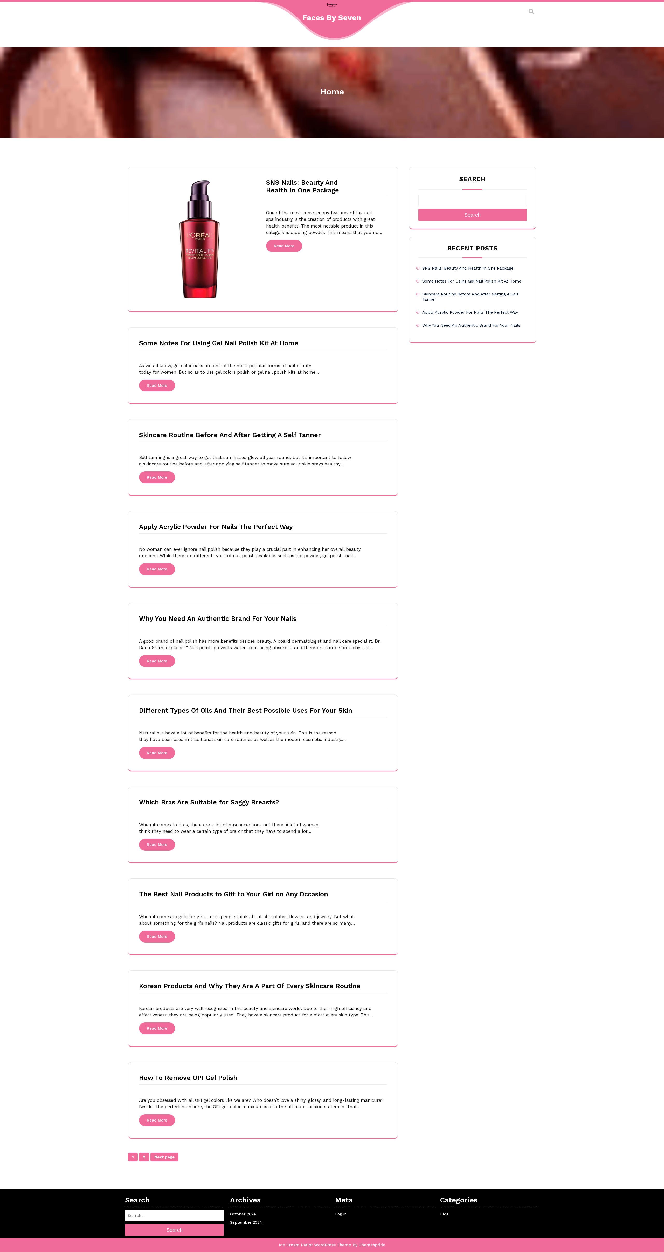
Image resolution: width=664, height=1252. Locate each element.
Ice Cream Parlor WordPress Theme (315, 1244)
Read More (284, 246)
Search (472, 179)
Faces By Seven (331, 17)
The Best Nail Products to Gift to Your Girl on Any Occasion (233, 894)
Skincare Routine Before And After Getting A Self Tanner (230, 435)
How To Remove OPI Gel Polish (188, 1078)
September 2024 (246, 1222)
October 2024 (243, 1214)
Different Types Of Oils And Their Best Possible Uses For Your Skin (245, 710)
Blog (444, 1214)
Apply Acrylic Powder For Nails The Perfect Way (216, 527)
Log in (341, 1214)
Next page (164, 1157)
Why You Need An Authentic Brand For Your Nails (217, 618)
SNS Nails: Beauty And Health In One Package (302, 186)
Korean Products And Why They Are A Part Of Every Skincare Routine (250, 986)
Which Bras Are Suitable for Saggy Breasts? (209, 802)
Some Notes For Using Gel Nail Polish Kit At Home (218, 343)
